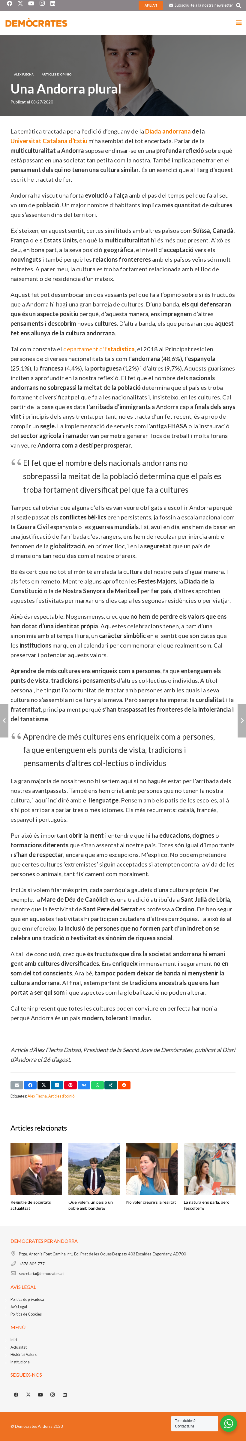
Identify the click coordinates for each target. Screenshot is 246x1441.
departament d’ (99, 349)
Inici (13, 1340)
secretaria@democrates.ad (41, 1273)
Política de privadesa (27, 1299)
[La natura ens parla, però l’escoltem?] (210, 1169)
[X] (28, 1395)
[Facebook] (16, 1395)
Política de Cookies (26, 1314)
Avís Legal (18, 1307)
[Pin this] (70, 1085)
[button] (238, 5)
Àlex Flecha (37, 1096)
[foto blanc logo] (36, 23)
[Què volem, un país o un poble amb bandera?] (94, 1169)
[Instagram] (52, 1395)
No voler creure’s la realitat (151, 1202)
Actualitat (18, 1347)
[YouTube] (40, 1395)
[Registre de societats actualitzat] (36, 1169)
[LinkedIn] (64, 1395)
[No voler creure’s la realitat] (152, 1169)
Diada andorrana (168, 131)
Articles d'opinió (61, 1096)
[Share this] (30, 1085)
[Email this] (16, 1085)
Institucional (20, 1362)
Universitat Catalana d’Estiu (48, 140)
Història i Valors (23, 1354)
